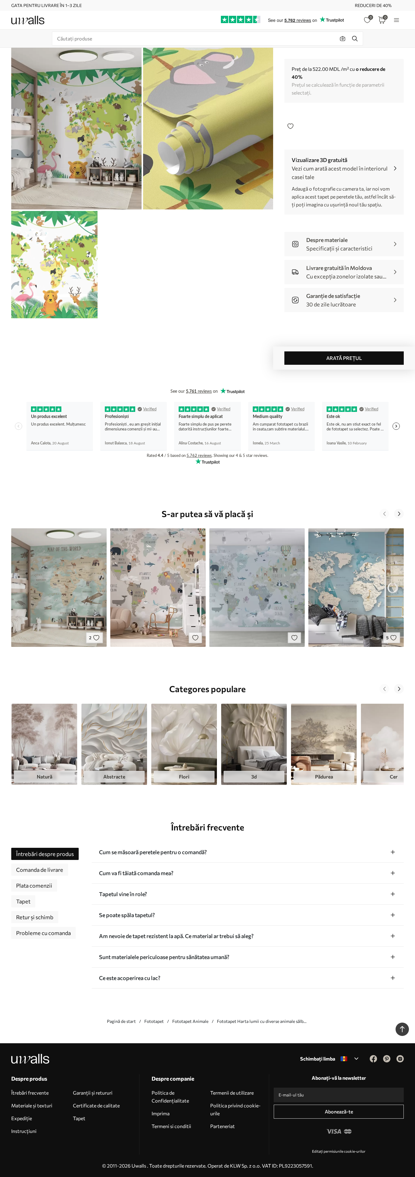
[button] (384, 514)
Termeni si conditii (171, 1126)
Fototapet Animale (190, 1021)
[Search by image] (343, 38)
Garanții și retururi (92, 1093)
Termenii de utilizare (232, 1093)
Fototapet (154, 1021)
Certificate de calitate (96, 1105)
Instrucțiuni (23, 1131)
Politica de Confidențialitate (170, 1096)
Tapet (79, 1118)
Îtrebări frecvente (30, 1093)
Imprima (161, 1113)
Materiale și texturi (31, 1105)
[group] (44, 744)
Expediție (21, 1118)
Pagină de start (121, 1021)
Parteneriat (222, 1126)
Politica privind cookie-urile (235, 1109)
